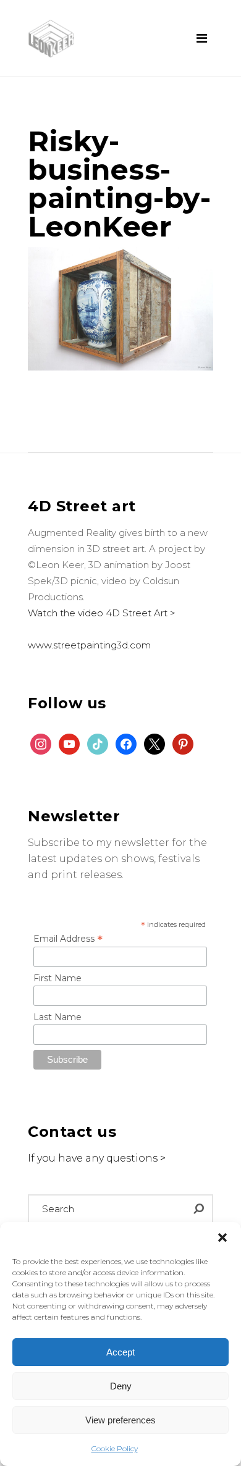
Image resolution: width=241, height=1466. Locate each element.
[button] (222, 1237)
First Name (57, 978)
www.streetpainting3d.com (89, 645)
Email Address (68, 938)
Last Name (57, 1017)
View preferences (120, 1420)
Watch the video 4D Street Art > (101, 613)
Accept (120, 1352)
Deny (121, 1386)
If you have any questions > (97, 1158)
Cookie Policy (114, 1448)
